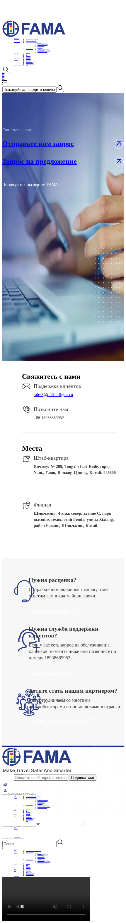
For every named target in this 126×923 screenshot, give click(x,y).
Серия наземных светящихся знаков (42, 51)
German (3, 73)
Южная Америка (28, 867)
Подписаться (82, 777)
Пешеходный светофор (41, 45)
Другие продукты (40, 52)
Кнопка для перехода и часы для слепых (43, 43)
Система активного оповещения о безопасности (44, 807)
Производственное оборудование (30, 62)
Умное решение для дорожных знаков (31, 40)
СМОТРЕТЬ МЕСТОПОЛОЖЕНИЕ (70, 487)
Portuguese (3, 76)
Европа (27, 55)
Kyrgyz (3, 79)
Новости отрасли (28, 58)
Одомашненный (28, 57)
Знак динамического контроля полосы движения (44, 50)
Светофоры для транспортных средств (42, 44)
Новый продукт (28, 863)
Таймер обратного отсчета (41, 46)
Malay (3, 77)
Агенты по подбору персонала (30, 874)
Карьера (27, 64)
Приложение (16, 828)
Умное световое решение (29, 41)
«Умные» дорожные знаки (29, 859)
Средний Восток (28, 866)
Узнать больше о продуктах (6, 746)
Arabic (3, 78)
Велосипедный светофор (41, 856)
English (3, 72)
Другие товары (40, 48)
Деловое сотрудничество (13, 746)
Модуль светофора (40, 47)
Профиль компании (28, 60)
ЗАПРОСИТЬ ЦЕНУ (51, 611)
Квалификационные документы (29, 873)
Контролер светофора (40, 800)
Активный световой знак (41, 860)
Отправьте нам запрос (38, 143)
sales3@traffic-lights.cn (53, 395)
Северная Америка (28, 56)
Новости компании (28, 59)
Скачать (15, 827)
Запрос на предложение (39, 161)
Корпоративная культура (29, 61)
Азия (26, 54)
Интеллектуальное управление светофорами (32, 42)
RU (2, 847)
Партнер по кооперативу (29, 63)
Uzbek (3, 75)
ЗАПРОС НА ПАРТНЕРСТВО (60, 721)
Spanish (3, 74)
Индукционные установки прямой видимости (43, 49)
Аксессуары (39, 853)
